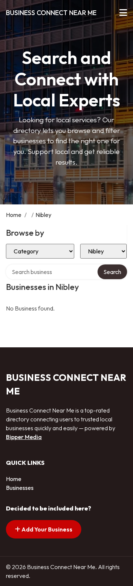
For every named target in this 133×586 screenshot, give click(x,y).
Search (112, 272)
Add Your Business (46, 529)
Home (13, 214)
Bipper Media (24, 437)
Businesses (20, 487)
